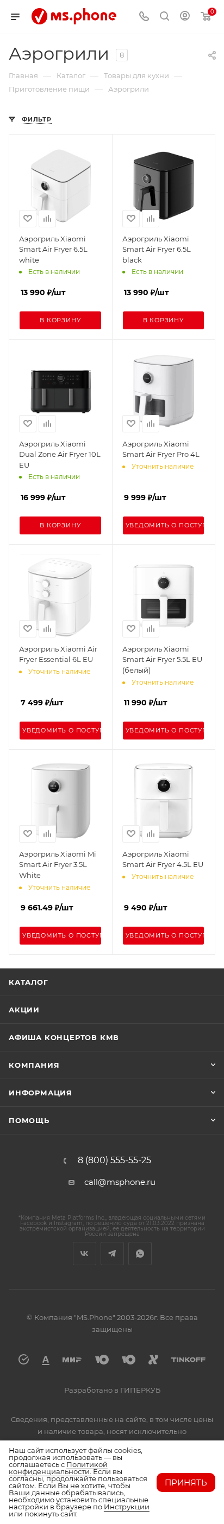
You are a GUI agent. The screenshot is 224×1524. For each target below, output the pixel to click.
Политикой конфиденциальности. (58, 1468)
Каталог (28, 982)
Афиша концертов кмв (64, 1037)
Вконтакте (84, 1253)
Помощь (29, 1120)
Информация (40, 1092)
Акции (24, 1009)
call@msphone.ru (119, 1182)
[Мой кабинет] (185, 17)
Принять (186, 1482)
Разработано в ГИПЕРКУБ (112, 1390)
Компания (34, 1065)
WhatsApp (140, 1253)
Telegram (112, 1253)
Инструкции (127, 1506)
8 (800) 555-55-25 (114, 1160)
